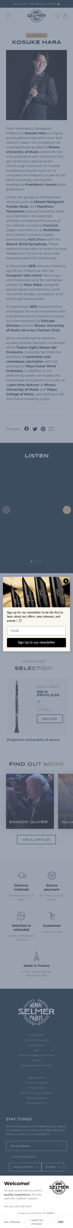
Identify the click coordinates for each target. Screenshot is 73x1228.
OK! (60, 1222)
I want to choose (36, 1222)
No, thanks (12, 1222)
